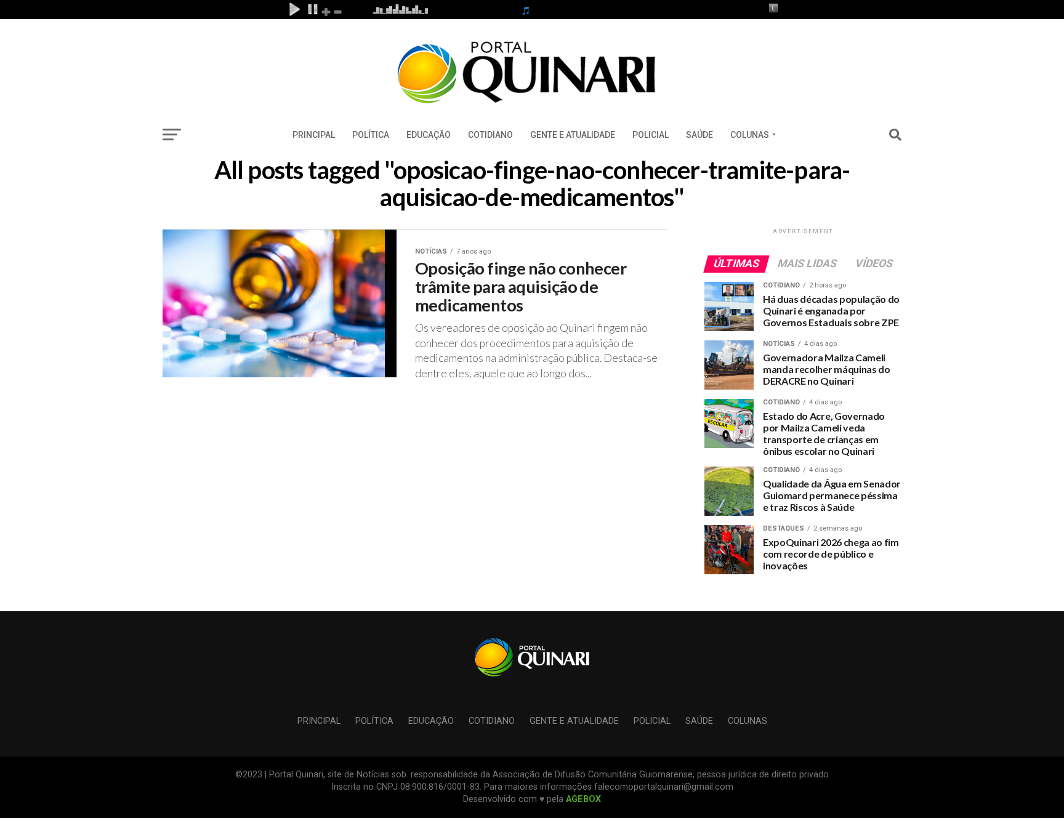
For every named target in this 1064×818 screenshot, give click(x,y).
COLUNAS (749, 135)
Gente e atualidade (572, 135)
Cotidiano (490, 135)
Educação (428, 135)
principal (313, 135)
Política (370, 135)
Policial (650, 135)
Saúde (699, 135)
